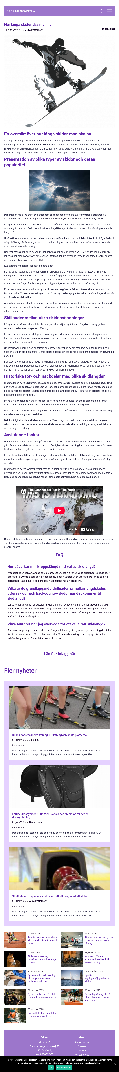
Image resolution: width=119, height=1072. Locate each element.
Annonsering (82, 1042)
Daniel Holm (36, 822)
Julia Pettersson (34, 30)
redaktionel (108, 28)
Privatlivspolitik (64, 1067)
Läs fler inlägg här (59, 653)
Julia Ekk (34, 740)
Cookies (82, 1050)
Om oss (82, 1046)
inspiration (18, 745)
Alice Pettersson (38, 901)
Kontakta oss (82, 1054)
